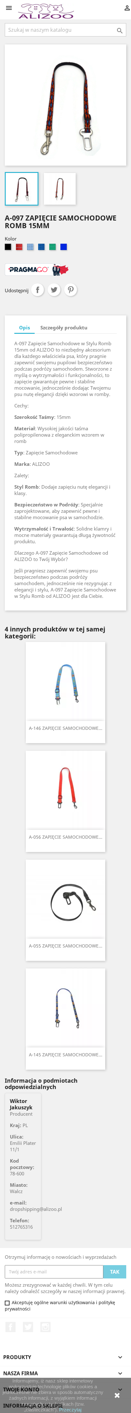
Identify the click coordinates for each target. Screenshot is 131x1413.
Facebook (10, 1327)
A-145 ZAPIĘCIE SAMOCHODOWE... (65, 1055)
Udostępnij (37, 289)
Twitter (28, 1327)
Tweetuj (54, 289)
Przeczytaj (70, 1409)
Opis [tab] (24, 327)
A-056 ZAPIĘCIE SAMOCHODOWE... (65, 837)
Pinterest (70, 289)
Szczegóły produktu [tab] (63, 327)
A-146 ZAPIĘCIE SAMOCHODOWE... (65, 728)
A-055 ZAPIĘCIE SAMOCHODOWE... (65, 946)
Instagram (45, 1327)
